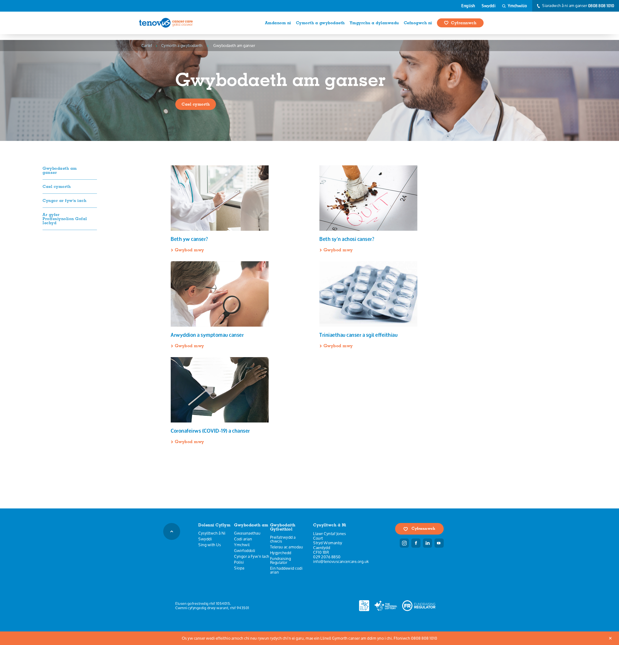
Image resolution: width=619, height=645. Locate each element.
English (468, 6)
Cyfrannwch (463, 22)
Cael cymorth (196, 104)
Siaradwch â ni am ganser (577, 6)
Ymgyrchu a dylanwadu (374, 22)
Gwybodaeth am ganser (60, 170)
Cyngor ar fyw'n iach (64, 200)
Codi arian (243, 539)
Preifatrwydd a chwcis (283, 539)
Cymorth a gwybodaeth (320, 22)
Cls (610, 638)
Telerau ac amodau (286, 547)
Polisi (239, 562)
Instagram (404, 543)
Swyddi (488, 6)
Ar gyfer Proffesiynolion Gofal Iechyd (65, 218)
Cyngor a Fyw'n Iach (251, 556)
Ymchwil (242, 545)
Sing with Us (209, 545)
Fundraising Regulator (280, 560)
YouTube (439, 543)
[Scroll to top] (171, 531)
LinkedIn (427, 543)
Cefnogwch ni (418, 22)
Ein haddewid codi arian (286, 570)
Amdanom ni (278, 22)
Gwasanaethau (247, 533)
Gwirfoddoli (244, 551)
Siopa (239, 568)
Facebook (415, 543)
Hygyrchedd (280, 553)
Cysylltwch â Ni (212, 533)
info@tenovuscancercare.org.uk (341, 561)
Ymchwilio (517, 5)
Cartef (146, 45)
